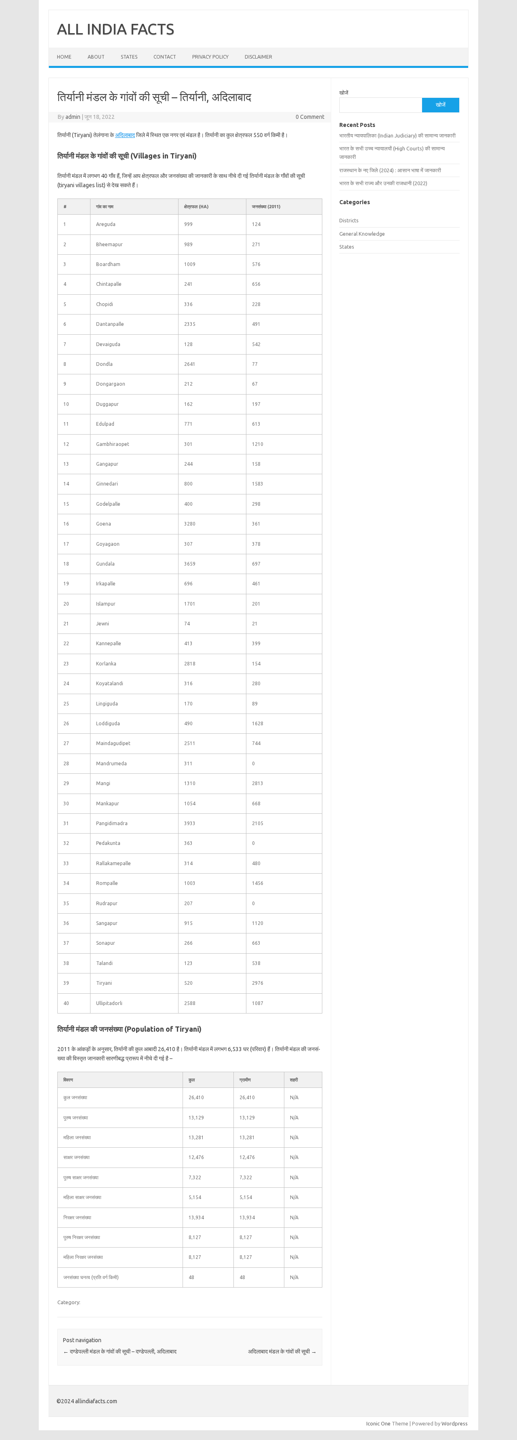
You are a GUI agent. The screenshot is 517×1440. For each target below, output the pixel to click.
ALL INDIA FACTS (115, 28)
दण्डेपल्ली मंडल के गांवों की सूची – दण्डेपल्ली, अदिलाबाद (120, 1351)
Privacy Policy (210, 56)
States (129, 56)
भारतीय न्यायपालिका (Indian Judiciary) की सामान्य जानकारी (397, 135)
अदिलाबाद (125, 135)
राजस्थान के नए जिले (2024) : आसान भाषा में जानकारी (390, 170)
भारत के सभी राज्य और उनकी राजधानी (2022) (383, 183)
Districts (349, 220)
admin (72, 117)
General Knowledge (362, 233)
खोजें (343, 92)
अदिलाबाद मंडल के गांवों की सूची (282, 1351)
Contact (164, 56)
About (96, 56)
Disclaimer (258, 56)
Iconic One (378, 1423)
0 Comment (310, 117)
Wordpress (454, 1423)
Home (64, 56)
